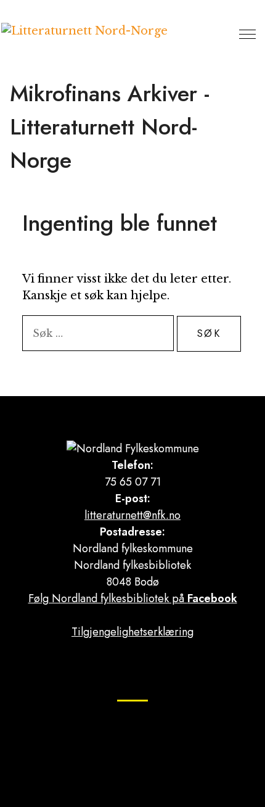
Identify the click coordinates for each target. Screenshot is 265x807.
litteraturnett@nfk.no (132, 515)
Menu (247, 34)
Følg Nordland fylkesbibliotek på (132, 598)
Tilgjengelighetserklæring (132, 632)
